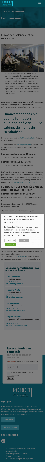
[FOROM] (8, 3)
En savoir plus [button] (9, 240)
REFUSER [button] (23, 241)
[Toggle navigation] (39, 3)
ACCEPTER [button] (10, 245)
